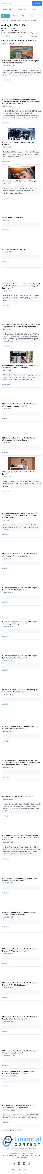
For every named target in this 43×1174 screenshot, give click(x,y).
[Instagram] (29, 1163)
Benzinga (6, 122)
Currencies (17, 20)
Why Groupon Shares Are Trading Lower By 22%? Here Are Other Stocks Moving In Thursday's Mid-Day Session (21, 286)
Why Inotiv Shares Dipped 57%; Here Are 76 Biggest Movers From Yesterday (18, 1106)
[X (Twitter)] (14, 1163)
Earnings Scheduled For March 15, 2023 (18, 796)
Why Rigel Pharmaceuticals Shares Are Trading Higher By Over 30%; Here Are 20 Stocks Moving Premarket (20, 837)
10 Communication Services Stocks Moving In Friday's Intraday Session (19, 1052)
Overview (5, 20)
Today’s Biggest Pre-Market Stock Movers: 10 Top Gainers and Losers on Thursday (21, 366)
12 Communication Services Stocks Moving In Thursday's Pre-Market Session (19, 984)
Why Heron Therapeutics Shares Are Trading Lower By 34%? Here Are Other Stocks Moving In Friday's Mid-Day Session (21, 101)
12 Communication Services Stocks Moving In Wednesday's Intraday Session (19, 405)
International (25, 20)
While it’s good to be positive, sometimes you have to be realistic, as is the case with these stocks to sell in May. (22, 484)
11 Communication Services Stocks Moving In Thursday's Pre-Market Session (19, 589)
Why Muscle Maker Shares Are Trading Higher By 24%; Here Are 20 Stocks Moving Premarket (21, 325)
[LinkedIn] (24, 1163)
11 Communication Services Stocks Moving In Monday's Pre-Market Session (19, 879)
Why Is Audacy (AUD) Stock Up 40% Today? (20, 181)
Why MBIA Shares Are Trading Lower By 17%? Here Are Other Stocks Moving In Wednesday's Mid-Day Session (20, 515)
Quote (8, 36)
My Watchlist (21, 9)
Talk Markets (7, 80)
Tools (31, 16)
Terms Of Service (21, 1158)
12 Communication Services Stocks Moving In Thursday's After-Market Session (19, 950)
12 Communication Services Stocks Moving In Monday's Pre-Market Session (19, 691)
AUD (21, 25)
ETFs (23, 16)
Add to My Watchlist (33, 33)
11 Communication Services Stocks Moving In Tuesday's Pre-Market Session (19, 657)
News (11, 20)
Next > (20, 44)
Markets (5, 16)
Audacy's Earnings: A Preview (14, 249)
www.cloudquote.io (21, 1151)
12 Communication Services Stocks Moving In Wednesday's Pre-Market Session (19, 439)
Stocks (15, 16)
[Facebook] (19, 1163)
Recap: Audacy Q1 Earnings (13, 217)
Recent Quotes (7, 9)
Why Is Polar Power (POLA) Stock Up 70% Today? (18, 143)
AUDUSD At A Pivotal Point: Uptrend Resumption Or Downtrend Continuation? (20, 62)
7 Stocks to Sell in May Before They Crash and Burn (19, 473)
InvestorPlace (7, 161)
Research (33, 36)
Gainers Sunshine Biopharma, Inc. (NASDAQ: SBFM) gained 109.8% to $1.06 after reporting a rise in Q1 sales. (21, 298)
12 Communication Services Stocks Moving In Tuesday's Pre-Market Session (19, 1018)
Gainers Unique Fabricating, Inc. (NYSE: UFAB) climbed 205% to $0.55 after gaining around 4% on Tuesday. (21, 527)
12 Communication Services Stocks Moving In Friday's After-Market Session (19, 727)
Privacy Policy (33, 1155)
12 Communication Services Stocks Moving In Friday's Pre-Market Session (19, 913)
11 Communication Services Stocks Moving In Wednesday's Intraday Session (19, 623)
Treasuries (33, 20)
